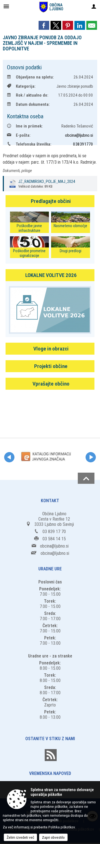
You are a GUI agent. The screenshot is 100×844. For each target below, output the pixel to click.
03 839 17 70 (54, 531)
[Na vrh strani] (86, 478)
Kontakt (50, 500)
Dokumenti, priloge (17, 170)
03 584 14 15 (54, 538)
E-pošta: (23, 135)
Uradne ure (50, 568)
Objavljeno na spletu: (35, 77)
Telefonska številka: (33, 144)
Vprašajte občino (50, 384)
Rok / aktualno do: (32, 95)
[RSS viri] (50, 759)
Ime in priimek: (29, 126)
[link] (43, 25)
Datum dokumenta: (33, 104)
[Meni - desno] (93, 6)
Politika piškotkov (61, 827)
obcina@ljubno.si (79, 135)
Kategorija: (26, 86)
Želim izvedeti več (20, 837)
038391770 (83, 144)
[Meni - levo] (6, 6)
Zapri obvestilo (53, 837)
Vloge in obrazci (51, 348)
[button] (9, 457)
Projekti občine (51, 366)
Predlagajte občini (51, 201)
